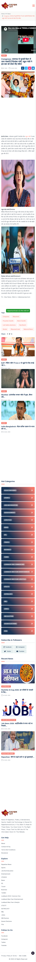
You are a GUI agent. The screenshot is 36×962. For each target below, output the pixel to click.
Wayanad (16, 316)
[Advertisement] (18, 117)
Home (3, 13)
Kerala (5, 329)
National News (28, 329)
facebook (8, 647)
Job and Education (8, 720)
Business (4, 889)
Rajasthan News (8, 753)
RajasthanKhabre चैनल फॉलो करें (18, 311)
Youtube (3, 945)
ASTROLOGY (6, 686)
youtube (21, 651)
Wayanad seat (15, 329)
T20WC (3, 893)
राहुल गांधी (28, 136)
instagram (21, 647)
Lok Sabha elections (9, 325)
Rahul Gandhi (21, 321)
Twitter (3, 942)
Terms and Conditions (8, 850)
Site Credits (22, 956)
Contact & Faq (5, 846)
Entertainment (5, 874)
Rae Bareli (22, 325)
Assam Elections (6, 921)
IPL (2, 883)
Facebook (4, 936)
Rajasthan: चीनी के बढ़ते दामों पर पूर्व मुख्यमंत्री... (17, 757)
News (9, 13)
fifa (2, 924)
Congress (6, 316)
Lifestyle (4, 877)
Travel (3, 886)
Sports (3, 867)
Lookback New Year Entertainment (12, 899)
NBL (2, 912)
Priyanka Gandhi (8, 321)
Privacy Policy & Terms (9, 956)
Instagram (4, 939)
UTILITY (3, 905)
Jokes (3, 915)
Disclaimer (4, 853)
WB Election (5, 918)
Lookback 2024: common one (10, 896)
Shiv (6, 68)
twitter (9, 651)
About (3, 843)
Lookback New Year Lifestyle (10, 902)
